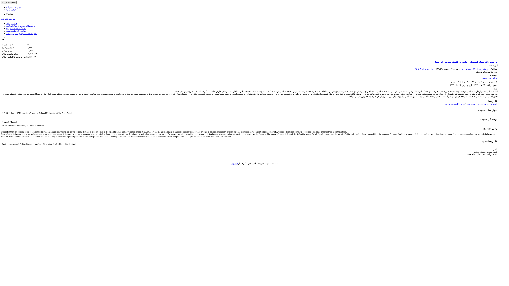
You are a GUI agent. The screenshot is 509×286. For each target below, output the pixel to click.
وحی (468, 104)
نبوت (473, 104)
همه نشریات (11, 23)
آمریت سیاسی (451, 104)
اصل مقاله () (425, 69)
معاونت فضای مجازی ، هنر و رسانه (21, 33)
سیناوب (234, 163)
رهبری (462, 104)
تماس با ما (11, 10)
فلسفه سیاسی (483, 104)
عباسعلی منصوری (489, 78)
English (9, 14)
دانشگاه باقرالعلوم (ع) (16, 28)
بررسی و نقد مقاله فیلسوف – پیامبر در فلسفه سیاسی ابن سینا (466, 62)
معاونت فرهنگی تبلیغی (16, 31)
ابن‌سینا (494, 104)
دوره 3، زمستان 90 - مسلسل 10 (475, 69)
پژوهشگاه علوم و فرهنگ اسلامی (20, 26)
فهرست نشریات (13, 7)
